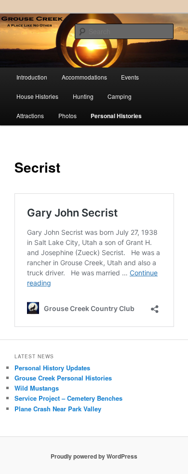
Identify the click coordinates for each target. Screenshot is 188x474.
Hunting (83, 96)
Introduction (31, 77)
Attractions (30, 115)
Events (130, 77)
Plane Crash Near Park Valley (57, 408)
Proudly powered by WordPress (94, 456)
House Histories (37, 96)
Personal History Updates (52, 367)
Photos (67, 115)
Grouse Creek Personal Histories (63, 377)
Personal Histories (116, 115)
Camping (119, 96)
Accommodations (84, 77)
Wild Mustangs (36, 388)
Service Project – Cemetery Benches (68, 398)
